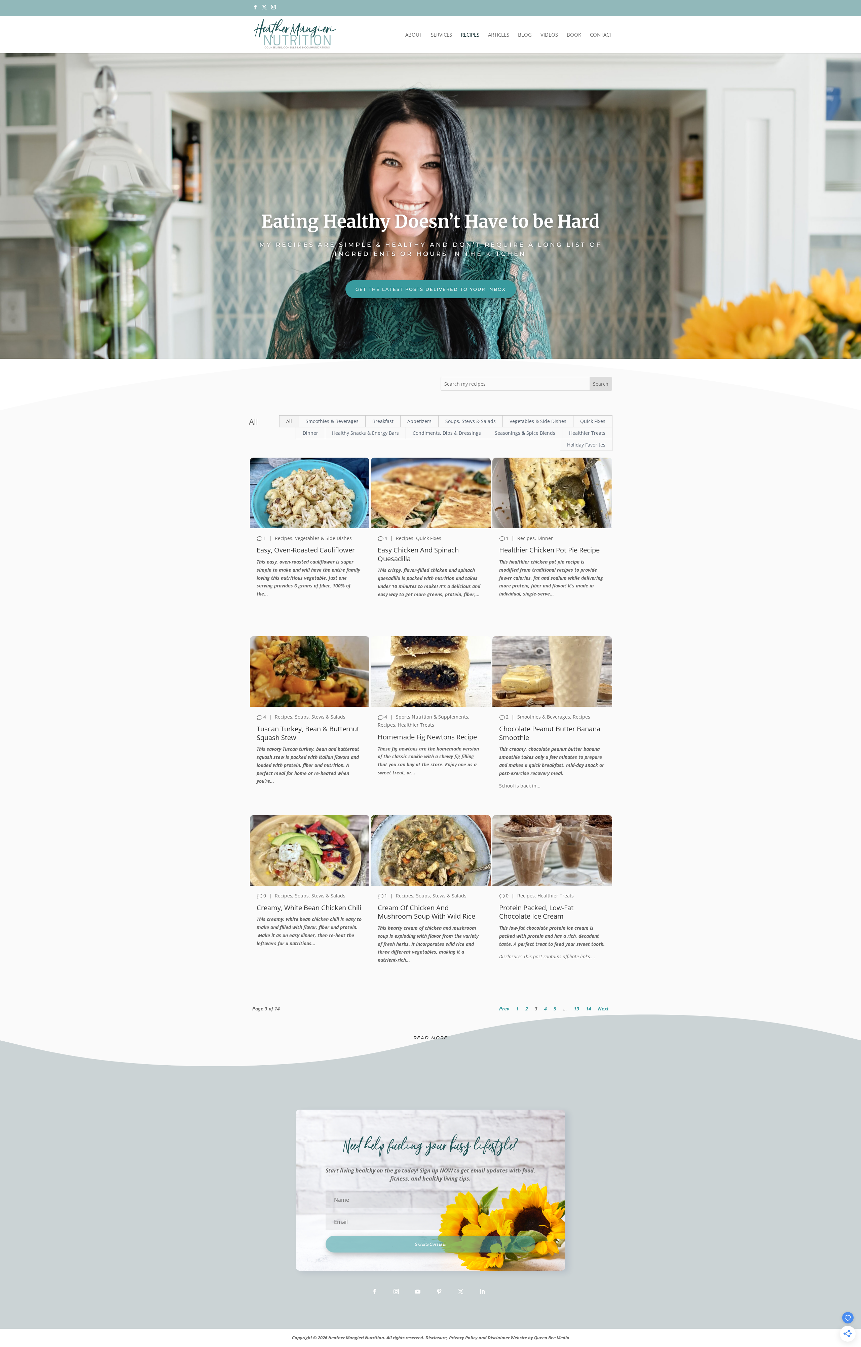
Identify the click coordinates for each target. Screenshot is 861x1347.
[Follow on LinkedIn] (482, 1291)
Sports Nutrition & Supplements (432, 717)
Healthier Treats (587, 433)
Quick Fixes (592, 421)
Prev (504, 1008)
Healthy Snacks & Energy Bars (365, 433)
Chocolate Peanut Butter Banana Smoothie (549, 733)
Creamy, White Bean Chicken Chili (309, 907)
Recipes (470, 35)
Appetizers (419, 421)
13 (576, 1008)
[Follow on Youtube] (417, 1291)
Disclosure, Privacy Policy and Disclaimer (467, 1338)
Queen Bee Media (551, 1338)
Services (441, 35)
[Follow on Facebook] (374, 1291)
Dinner (310, 433)
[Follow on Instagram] (396, 1291)
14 (588, 1008)
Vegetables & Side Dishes (538, 421)
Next (603, 1008)
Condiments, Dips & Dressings (447, 433)
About (413, 35)
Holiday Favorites (586, 444)
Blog (525, 35)
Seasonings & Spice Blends (525, 433)
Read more (430, 1037)
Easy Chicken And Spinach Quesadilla (418, 554)
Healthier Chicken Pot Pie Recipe (549, 549)
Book (574, 35)
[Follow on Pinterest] (439, 1291)
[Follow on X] (264, 9)
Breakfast (383, 421)
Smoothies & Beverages (332, 421)
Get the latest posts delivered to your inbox (430, 289)
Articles (498, 35)
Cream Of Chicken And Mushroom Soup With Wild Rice (426, 912)
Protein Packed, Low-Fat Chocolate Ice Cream (536, 912)
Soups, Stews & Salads (470, 421)
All (289, 421)
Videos (549, 35)
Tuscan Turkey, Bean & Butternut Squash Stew (308, 733)
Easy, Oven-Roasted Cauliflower (306, 549)
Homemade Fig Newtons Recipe (427, 736)
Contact (601, 35)
